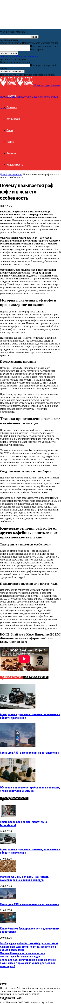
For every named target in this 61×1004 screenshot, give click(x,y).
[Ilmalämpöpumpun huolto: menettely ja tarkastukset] (8, 815)
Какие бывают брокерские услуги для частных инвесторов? (29, 930)
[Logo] (8, 85)
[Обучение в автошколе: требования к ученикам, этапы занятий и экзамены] (17, 781)
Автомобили (13, 118)
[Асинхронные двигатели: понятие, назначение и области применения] (17, 707)
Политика (12, 107)
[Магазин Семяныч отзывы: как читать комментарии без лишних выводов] (8, 870)
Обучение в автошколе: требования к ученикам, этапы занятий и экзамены (30, 789)
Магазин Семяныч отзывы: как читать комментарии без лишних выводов (24, 878)
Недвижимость (15, 164)
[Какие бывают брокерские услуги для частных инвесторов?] (8, 922)
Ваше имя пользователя (43, 46)
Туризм (10, 141)
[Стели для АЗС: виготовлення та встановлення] (17, 746)
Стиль (10, 130)
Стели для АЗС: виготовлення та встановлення (29, 752)
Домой (3, 174)
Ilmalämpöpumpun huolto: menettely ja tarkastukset (23, 823)
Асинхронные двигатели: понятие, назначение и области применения (30, 851)
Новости (11, 96)
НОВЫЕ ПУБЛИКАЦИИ (36, 677)
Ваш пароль (36, 49)
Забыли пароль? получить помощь (19, 56)
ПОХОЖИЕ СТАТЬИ (11, 677)
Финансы (11, 153)
